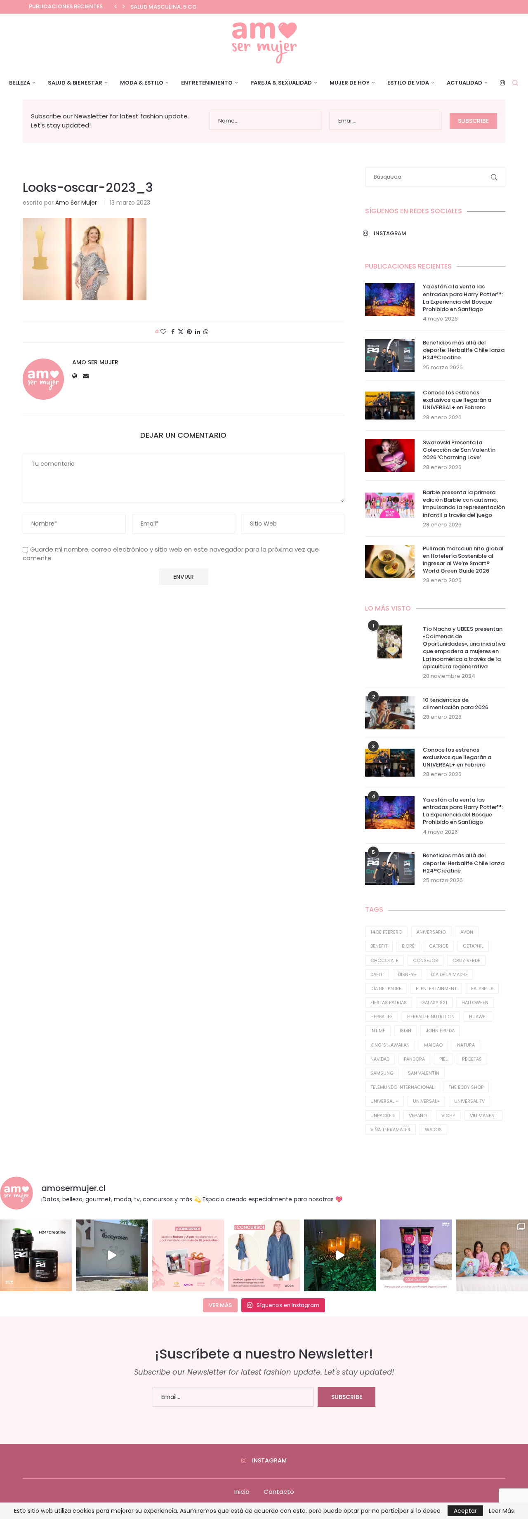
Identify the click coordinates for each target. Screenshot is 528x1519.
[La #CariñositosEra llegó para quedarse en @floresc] (492, 1255)
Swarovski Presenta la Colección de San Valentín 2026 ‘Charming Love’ (459, 450)
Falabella (482, 988)
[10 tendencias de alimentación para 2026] (390, 712)
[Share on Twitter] (181, 332)
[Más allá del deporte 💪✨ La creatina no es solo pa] (36, 1255)
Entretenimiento (207, 83)
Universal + (384, 1101)
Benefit (378, 946)
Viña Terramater (390, 1129)
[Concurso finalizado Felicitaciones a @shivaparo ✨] (264, 1255)
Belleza (19, 83)
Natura (466, 1045)
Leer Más (501, 1511)
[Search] (515, 83)
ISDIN (405, 1030)
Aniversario (431, 932)
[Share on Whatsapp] (205, 332)
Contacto (279, 1491)
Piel (443, 1059)
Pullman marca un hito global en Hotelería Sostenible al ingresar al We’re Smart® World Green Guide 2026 (463, 560)
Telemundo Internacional (402, 1087)
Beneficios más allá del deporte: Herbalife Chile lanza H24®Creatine (463, 350)
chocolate (384, 960)
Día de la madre (449, 974)
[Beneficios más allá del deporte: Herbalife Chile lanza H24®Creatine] (390, 355)
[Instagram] (502, 83)
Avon (466, 932)
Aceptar (465, 1511)
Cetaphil (473, 946)
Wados (433, 1129)
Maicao (433, 1045)
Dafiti (377, 974)
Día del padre (385, 988)
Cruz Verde (466, 960)
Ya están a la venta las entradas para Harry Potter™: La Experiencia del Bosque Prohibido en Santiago (463, 298)
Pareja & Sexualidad (281, 83)
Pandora (414, 1059)
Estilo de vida (408, 83)
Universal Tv (469, 1101)
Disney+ (407, 974)
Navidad (379, 1059)
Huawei (478, 1016)
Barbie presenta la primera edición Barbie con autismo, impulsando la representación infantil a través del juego (464, 504)
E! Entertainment (436, 988)
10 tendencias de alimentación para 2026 (455, 703)
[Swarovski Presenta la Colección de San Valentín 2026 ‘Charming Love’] (390, 455)
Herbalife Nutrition (431, 1016)
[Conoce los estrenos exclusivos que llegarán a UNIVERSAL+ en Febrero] (390, 405)
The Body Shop (465, 1087)
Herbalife (381, 1016)
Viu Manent (483, 1115)
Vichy (448, 1115)
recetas (472, 1059)
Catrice (438, 946)
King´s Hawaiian (390, 1045)
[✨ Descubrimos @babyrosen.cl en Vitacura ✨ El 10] (112, 1255)
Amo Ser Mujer (76, 202)
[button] (115, 6)
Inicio (242, 1491)
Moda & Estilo (141, 83)
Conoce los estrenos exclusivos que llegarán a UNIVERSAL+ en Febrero (457, 400)
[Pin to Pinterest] (189, 332)
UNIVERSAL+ (426, 1101)
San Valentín (423, 1073)
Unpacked (382, 1115)
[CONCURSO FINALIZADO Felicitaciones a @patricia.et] (416, 1255)
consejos (425, 960)
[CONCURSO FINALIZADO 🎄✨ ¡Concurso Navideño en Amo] (188, 1255)
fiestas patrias (388, 1002)
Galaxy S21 (434, 1002)
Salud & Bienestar (75, 83)
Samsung (382, 1073)
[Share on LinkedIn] (197, 332)
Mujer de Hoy (350, 83)
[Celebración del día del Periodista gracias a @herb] (340, 1255)
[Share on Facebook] (172, 332)
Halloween (475, 1002)
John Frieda (440, 1030)
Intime (377, 1030)
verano (418, 1115)
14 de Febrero (386, 932)
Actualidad (464, 83)
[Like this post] (163, 332)
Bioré (408, 946)
